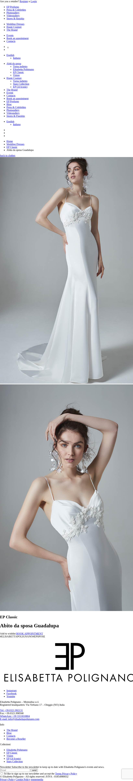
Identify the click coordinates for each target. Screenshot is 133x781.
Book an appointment (17, 38)
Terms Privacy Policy (66, 773)
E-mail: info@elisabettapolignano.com (19, 719)
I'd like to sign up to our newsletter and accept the (40, 773)
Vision (16, 75)
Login (34, 1)
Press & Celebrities (16, 9)
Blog (9, 104)
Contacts (10, 41)
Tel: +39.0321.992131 (11, 710)
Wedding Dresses (15, 24)
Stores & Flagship (15, 116)
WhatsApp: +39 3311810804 (15, 716)
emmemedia (37, 779)
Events (9, 35)
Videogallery (13, 15)
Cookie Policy (23, 779)
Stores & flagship (15, 18)
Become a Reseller (16, 738)
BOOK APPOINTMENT (29, 633)
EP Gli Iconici (20, 86)
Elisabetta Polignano (23, 69)
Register (24, 1)
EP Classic (18, 72)
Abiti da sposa (13, 63)
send (34, 770)
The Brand (12, 29)
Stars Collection (21, 84)
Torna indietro (20, 66)
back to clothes (7, 155)
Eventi (9, 92)
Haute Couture (14, 27)
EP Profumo (12, 7)
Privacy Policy (7, 779)
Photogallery (12, 12)
